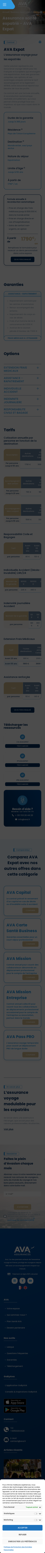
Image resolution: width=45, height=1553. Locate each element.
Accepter (22, 1527)
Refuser (22, 1534)
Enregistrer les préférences (22, 1541)
